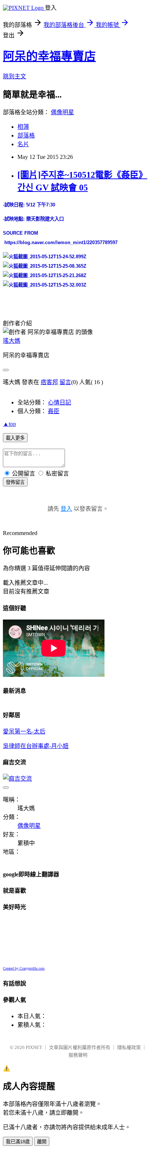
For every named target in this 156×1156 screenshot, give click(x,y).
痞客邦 (49, 382)
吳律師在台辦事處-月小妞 (36, 746)
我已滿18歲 (18, 1141)
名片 (23, 144)
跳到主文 (14, 76)
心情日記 (59, 402)
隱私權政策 (129, 1047)
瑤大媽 (11, 341)
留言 (65, 382)
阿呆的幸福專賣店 (49, 56)
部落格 (26, 135)
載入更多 (15, 438)
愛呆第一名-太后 (24, 731)
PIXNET (34, 1047)
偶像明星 (62, 112)
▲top (9, 424)
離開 (41, 1141)
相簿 (23, 127)
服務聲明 (78, 1055)
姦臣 (53, 411)
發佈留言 (15, 482)
